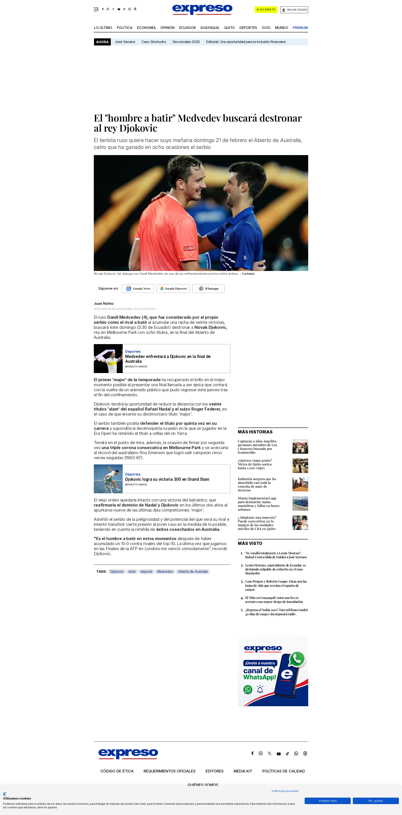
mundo (281, 28)
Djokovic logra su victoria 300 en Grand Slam (167, 479)
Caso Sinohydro (154, 42)
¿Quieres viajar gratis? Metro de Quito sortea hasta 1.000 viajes (255, 464)
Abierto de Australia (193, 571)
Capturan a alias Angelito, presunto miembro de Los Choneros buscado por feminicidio (257, 447)
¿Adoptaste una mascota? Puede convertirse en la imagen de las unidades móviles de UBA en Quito (257, 523)
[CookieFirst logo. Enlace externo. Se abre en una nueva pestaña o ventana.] (4, 794)
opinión (167, 28)
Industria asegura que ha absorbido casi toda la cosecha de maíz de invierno (257, 484)
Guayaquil (210, 28)
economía (146, 28)
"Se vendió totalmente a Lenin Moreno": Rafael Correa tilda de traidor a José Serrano (276, 555)
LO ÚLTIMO (103, 28)
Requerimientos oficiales (170, 771)
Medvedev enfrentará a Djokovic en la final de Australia (168, 359)
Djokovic (117, 571)
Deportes (248, 28)
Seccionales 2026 (186, 42)
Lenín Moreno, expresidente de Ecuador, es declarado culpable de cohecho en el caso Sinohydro (275, 569)
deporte (146, 571)
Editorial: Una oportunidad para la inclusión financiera (246, 42)
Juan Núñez (104, 303)
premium (300, 28)
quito (229, 28)
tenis (132, 571)
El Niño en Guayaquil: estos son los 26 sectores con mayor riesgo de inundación (274, 599)
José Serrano (125, 42)
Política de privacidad (285, 791)
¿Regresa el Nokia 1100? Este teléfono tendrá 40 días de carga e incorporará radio (276, 612)
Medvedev (165, 571)
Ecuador (187, 28)
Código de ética (117, 771)
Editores (215, 771)
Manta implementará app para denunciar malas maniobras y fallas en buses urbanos (259, 504)
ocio (266, 28)
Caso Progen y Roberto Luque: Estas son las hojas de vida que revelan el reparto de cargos (276, 585)
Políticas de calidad (283, 771)
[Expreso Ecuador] (128, 758)
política (125, 28)
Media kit (243, 771)
